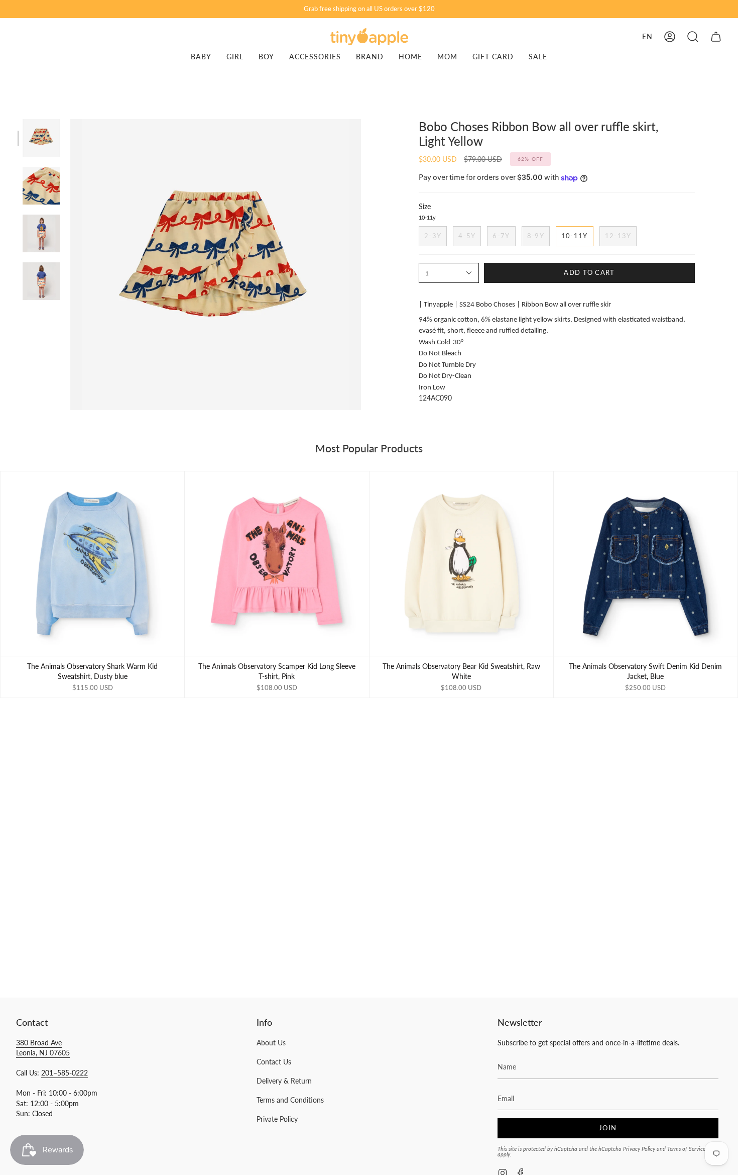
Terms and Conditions (290, 1100)
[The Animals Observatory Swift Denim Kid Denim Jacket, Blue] (645, 563)
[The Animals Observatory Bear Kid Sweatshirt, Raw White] (461, 563)
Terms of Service (686, 1148)
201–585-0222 (64, 1072)
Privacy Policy (639, 1148)
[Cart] (715, 36)
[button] (692, 36)
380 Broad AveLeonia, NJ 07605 (43, 1047)
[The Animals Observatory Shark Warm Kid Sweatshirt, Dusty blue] (92, 563)
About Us (271, 1042)
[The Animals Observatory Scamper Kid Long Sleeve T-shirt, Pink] (276, 563)
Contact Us (274, 1061)
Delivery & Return (284, 1080)
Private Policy (277, 1119)
